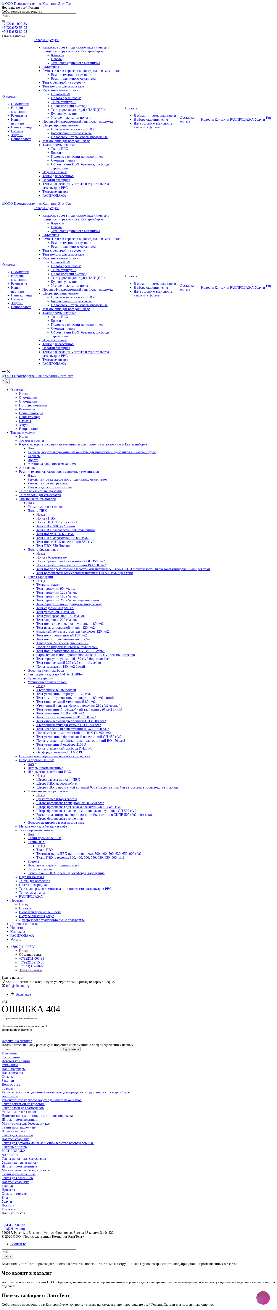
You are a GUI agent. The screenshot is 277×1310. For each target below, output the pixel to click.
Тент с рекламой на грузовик (63, 82)
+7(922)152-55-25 (14, 27)
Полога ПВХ (60, 94)
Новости (207, 119)
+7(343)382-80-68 (14, 31)
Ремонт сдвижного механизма (73, 78)
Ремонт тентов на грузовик (71, 74)
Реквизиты (19, 115)
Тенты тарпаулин (63, 102)
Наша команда (21, 127)
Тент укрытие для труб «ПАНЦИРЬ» (78, 110)
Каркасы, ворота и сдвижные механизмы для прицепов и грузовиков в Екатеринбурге (75, 49)
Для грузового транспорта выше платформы (153, 125)
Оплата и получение (17, 1193)
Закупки (17, 135)
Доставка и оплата (188, 119)
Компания (9, 1053)
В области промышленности (155, 115)
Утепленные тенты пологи (71, 117)
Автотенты (50, 67)
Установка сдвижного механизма (75, 63)
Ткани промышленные (59, 145)
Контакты (222, 119)
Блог (5, 1197)
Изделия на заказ (54, 172)
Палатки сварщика (56, 180)
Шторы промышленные (60, 125)
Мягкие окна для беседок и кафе (66, 141)
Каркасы (57, 55)
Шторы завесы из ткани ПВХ (73, 129)
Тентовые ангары (55, 191)
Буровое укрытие (64, 113)
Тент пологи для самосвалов (63, 86)
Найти (7, 1256)
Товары (7, 1088)
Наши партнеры (18, 121)
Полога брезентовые (66, 98)
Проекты (131, 108)
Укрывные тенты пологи (60, 90)
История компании (18, 109)
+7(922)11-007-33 (14, 24)
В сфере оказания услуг (151, 119)
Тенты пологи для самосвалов (24, 1158)
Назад (23, 393)
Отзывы (17, 131)
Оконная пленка (63, 160)
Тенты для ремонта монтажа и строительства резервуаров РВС (48, 1143)
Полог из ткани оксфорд (69, 106)
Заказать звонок (30, 970)
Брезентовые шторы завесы (71, 133)
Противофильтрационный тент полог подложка (77, 121)
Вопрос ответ (21, 139)
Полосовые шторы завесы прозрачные (79, 137)
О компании (11, 96)
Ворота (56, 59)
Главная (7, 1186)
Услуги (260, 119)
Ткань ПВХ (59, 149)
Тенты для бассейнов (58, 176)
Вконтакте (23, 994)
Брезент (57, 152)
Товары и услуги (46, 40)
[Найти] (3, 21)
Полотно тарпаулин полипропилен (77, 156)
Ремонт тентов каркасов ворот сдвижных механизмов (82, 71)
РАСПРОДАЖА (54, 195)
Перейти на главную (17, 1041)
